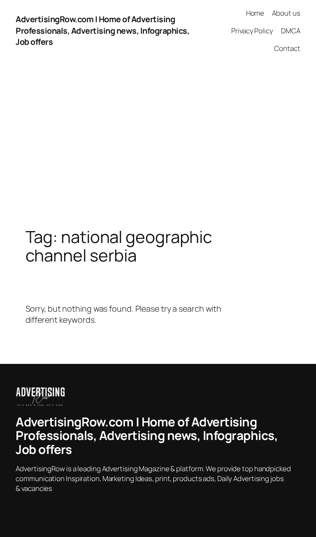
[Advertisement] (158, 147)
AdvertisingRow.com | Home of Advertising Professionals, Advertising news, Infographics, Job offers (102, 30)
